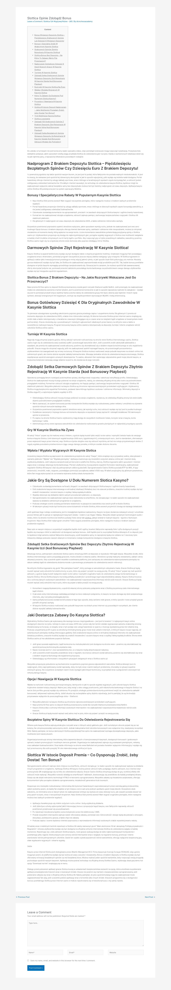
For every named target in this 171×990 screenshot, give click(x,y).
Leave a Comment (34, 21)
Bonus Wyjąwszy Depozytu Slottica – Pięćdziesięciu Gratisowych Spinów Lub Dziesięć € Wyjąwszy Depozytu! (49, 38)
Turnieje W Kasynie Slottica (45, 72)
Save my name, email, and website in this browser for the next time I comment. (62, 960)
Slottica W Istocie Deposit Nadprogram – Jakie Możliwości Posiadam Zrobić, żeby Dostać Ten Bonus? (50, 110)
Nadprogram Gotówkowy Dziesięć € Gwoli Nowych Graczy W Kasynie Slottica (49, 67)
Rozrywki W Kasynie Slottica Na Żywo (49, 87)
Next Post (150, 897)
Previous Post (23, 897)
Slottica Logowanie (42, 119)
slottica (88, 518)
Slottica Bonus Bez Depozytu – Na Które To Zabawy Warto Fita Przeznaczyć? (48, 58)
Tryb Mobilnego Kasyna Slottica (47, 116)
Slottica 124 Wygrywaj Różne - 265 (58, 21)
